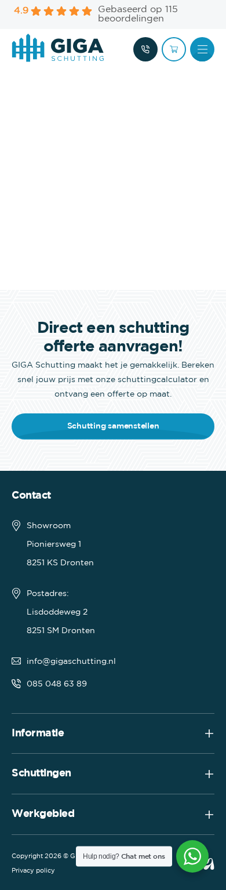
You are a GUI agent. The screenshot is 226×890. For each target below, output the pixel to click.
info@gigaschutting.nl (71, 661)
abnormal (208, 864)
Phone (145, 49)
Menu (202, 49)
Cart (174, 49)
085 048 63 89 (57, 684)
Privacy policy (33, 871)
